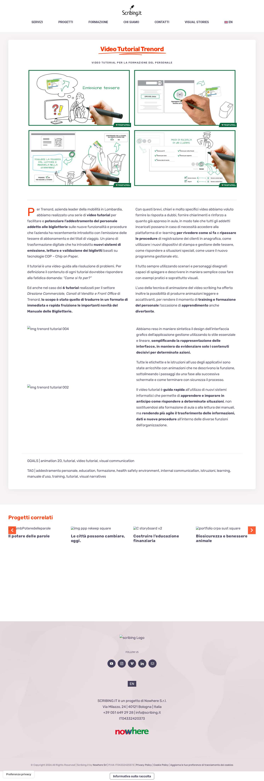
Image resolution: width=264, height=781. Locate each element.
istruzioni (208, 471)
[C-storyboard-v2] (147, 528)
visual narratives (92, 476)
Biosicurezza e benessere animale (221, 538)
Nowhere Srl (100, 764)
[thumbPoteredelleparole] (29, 528)
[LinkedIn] (142, 663)
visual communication (116, 461)
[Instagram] (122, 663)
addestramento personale (56, 471)
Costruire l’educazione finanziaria (156, 538)
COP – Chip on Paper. (61, 256)
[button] (12, 530)
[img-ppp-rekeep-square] (91, 528)
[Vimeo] (132, 663)
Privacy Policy (144, 764)
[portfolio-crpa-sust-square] (218, 528)
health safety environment (138, 471)
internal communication (180, 471)
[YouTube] (111, 663)
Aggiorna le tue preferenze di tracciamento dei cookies (201, 764)
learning (223, 471)
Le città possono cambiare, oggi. (98, 538)
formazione (106, 471)
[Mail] (152, 663)
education (87, 471)
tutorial (69, 461)
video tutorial (87, 461)
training (58, 476)
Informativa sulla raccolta (132, 776)
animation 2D (51, 461)
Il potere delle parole (29, 536)
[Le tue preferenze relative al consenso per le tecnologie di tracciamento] (18, 774)
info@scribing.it (148, 712)
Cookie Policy (161, 764)
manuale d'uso (39, 476)
